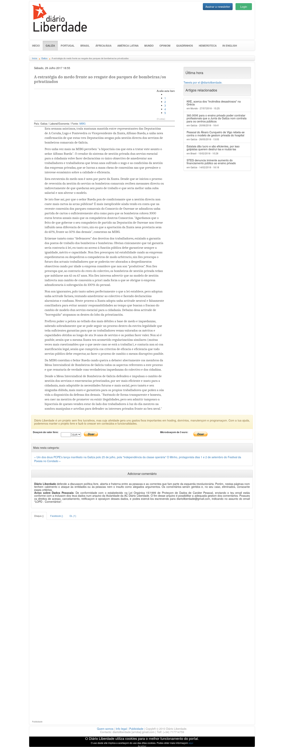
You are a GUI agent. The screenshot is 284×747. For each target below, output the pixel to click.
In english (229, 45)
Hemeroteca (208, 45)
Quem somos (105, 729)
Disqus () (39, 515)
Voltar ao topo (272, 739)
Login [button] (243, 7)
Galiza (52, 45)
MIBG (82, 123)
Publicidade (136, 729)
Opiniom (164, 45)
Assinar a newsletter (217, 7)
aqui (191, 742)
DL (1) (73, 515)
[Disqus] (142, 568)
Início (36, 45)
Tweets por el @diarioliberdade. (203, 82)
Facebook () (56, 515)
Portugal (68, 45)
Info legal (121, 729)
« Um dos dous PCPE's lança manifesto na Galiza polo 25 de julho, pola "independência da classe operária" (100, 457)
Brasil (85, 45)
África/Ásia (103, 45)
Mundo (149, 45)
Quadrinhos (184, 45)
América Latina (128, 45)
